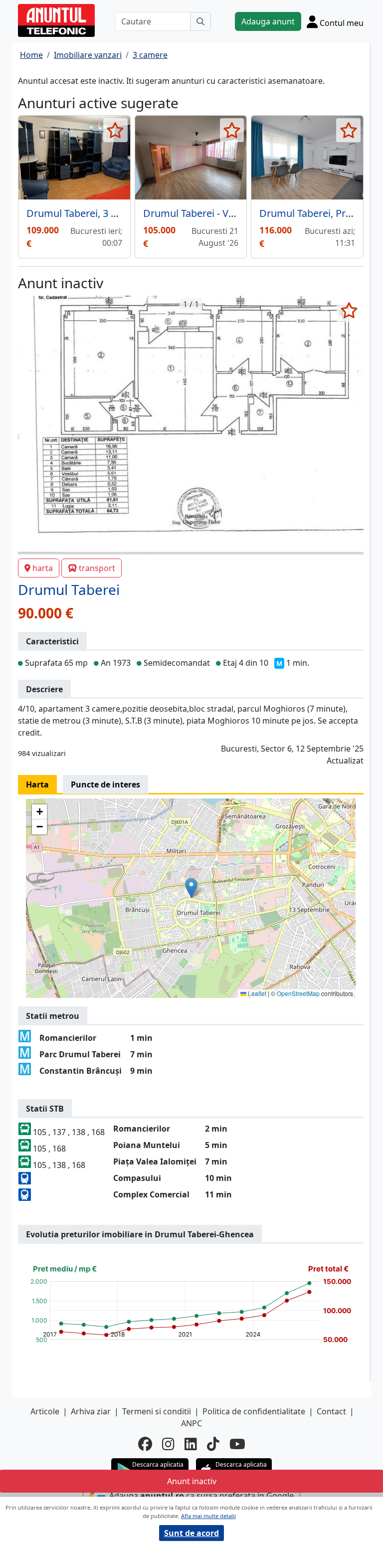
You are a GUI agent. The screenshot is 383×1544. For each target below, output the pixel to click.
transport (97, 568)
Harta (37, 784)
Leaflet (256, 993)
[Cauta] (200, 21)
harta (42, 568)
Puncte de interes (105, 784)
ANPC (191, 1423)
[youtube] (237, 1443)
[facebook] (145, 1443)
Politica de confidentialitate (253, 1411)
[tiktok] (213, 1443)
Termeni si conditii (156, 1411)
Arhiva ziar (91, 1411)
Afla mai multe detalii (208, 1516)
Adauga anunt (268, 21)
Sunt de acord (191, 1533)
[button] (191, 888)
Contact (331, 1411)
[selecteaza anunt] (115, 130)
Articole (44, 1411)
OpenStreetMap (298, 993)
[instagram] (168, 1443)
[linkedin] (191, 1443)
